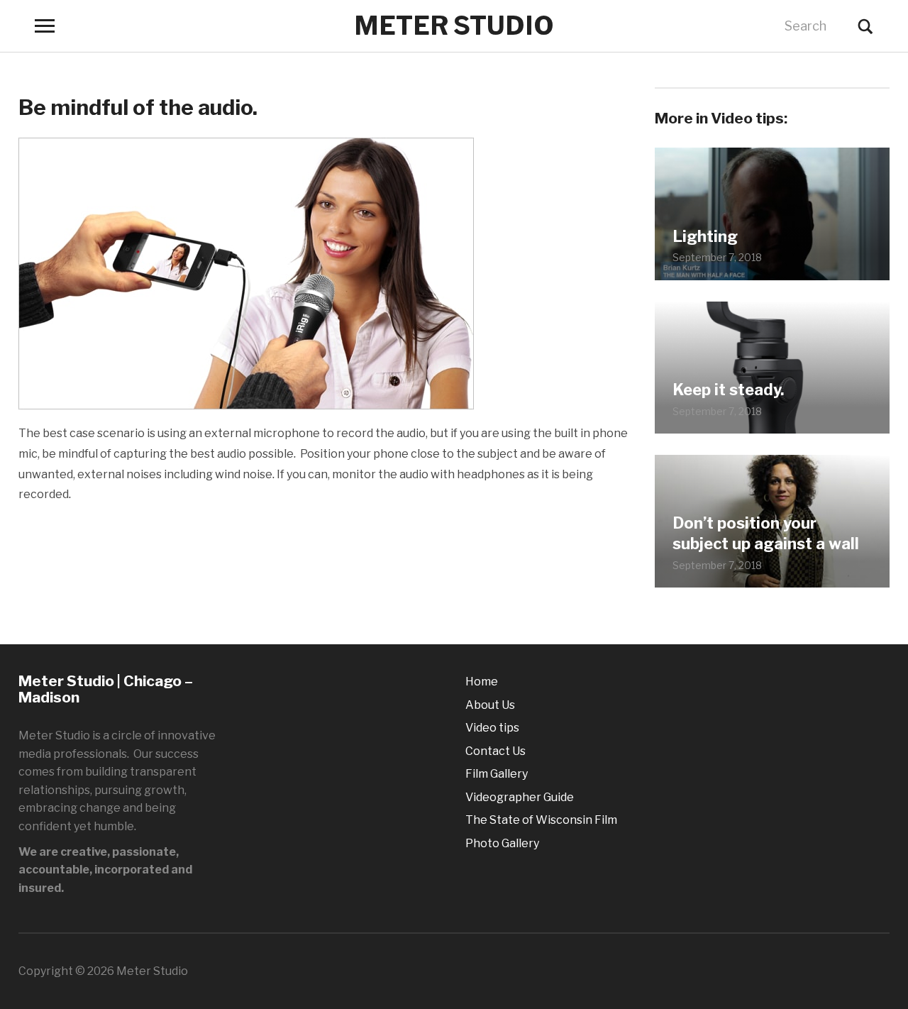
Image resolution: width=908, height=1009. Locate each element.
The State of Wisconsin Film (541, 820)
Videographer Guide (519, 797)
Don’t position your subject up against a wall (765, 533)
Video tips (492, 727)
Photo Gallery (502, 843)
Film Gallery (496, 774)
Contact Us (495, 751)
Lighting (705, 236)
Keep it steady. (728, 389)
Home (481, 681)
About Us (490, 705)
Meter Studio (454, 25)
